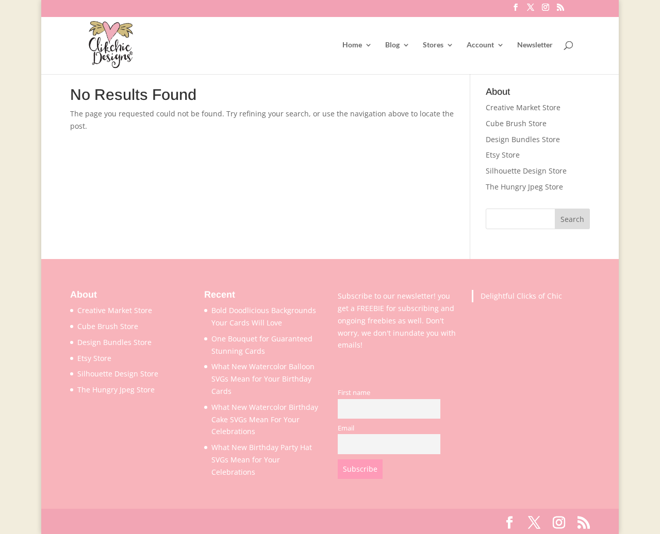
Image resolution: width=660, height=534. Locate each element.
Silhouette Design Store (526, 171)
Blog (392, 45)
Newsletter (535, 45)
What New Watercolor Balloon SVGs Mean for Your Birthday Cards (263, 378)
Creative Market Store (523, 107)
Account (480, 45)
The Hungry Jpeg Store (524, 187)
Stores (433, 45)
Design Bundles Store (523, 139)
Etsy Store (503, 155)
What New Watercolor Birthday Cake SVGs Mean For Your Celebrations (264, 419)
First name (354, 392)
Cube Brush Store (516, 123)
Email (346, 428)
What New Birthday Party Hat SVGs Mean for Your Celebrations (261, 459)
